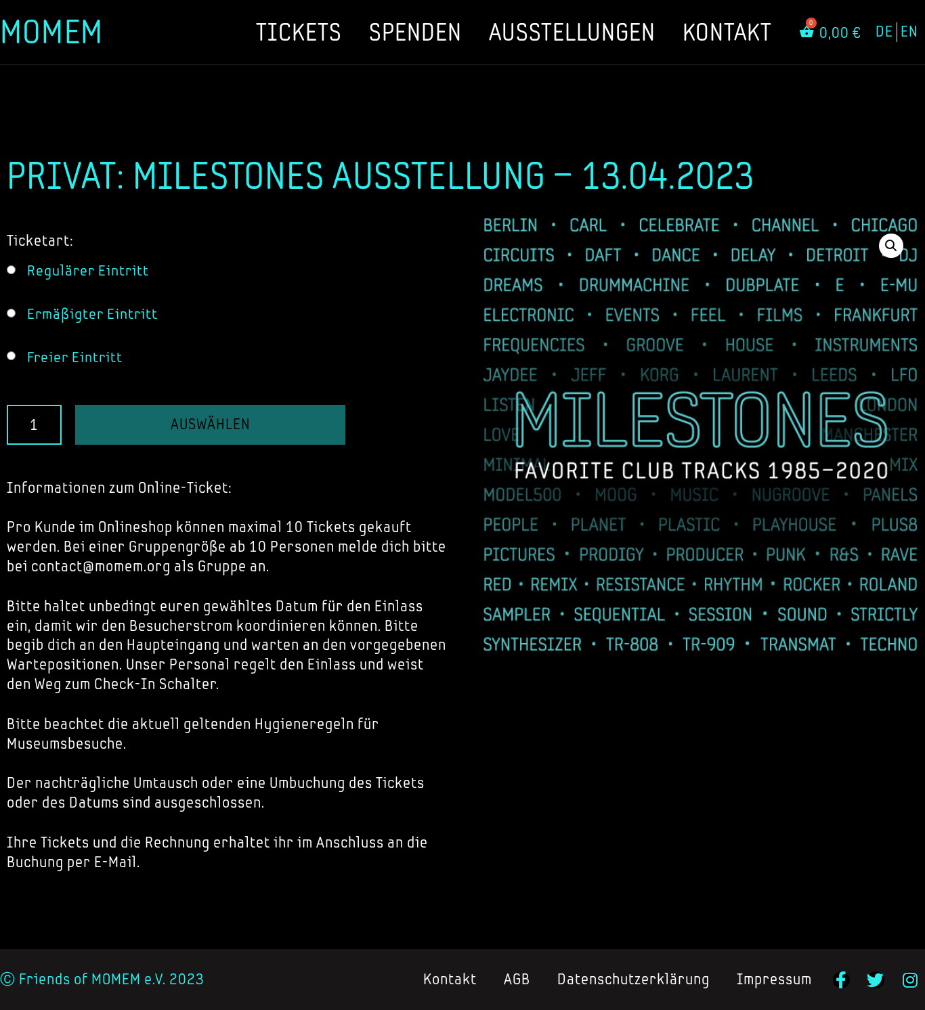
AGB (517, 979)
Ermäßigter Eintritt (92, 314)
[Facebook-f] (841, 979)
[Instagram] (910, 979)
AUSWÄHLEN (211, 424)
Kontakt (727, 32)
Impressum (774, 979)
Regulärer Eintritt (88, 270)
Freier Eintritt (75, 357)
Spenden (415, 32)
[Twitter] (875, 979)
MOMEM (51, 31)
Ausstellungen (572, 32)
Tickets (299, 32)
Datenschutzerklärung (633, 979)
